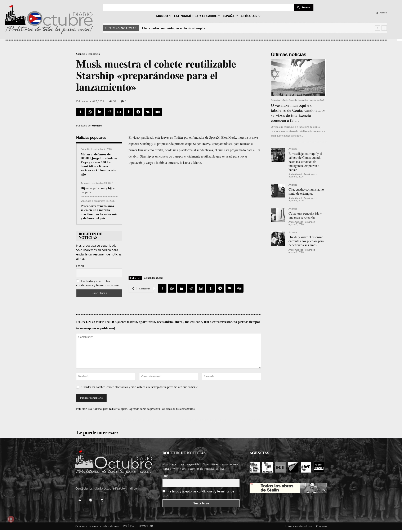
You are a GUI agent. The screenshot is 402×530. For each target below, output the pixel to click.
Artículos (85, 183)
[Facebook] (80, 112)
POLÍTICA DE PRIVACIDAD (138, 526)
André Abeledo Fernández (295, 100)
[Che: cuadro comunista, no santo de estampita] (278, 191)
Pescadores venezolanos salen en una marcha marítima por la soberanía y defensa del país (99, 211)
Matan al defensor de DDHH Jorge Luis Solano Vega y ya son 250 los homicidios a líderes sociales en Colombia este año (99, 164)
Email (80, 266)
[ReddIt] (109, 112)
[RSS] (79, 500)
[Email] (119, 112)
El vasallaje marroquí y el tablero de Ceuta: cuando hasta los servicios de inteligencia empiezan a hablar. (305, 161)
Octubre (97, 125)
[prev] (377, 28)
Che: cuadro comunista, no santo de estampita (306, 191)
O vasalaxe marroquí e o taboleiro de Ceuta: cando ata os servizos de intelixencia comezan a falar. (298, 112)
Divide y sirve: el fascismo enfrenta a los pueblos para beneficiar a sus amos (306, 241)
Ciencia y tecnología (88, 53)
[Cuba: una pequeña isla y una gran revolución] (278, 215)
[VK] (148, 112)
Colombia (85, 149)
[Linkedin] (99, 112)
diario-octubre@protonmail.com (116, 488)
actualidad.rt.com (154, 277)
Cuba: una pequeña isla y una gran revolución (174, 28)
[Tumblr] (128, 112)
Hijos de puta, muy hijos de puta (98, 190)
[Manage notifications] (11, 519)
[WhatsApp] (90, 112)
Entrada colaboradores (298, 526)
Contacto (321, 526)
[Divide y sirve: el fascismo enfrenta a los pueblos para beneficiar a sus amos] (278, 238)
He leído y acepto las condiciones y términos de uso (97, 283)
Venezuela (86, 201)
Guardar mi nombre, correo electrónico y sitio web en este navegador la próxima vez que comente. (139, 387)
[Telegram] (138, 112)
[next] (384, 28)
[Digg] (157, 112)
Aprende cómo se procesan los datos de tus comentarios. (162, 409)
